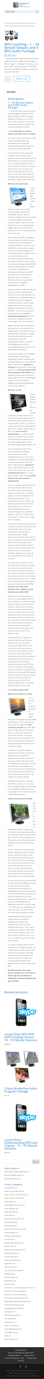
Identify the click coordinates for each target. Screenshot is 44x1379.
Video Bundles (9, 1339)
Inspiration (8, 1263)
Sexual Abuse (9, 1322)
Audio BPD (8, 1202)
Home (6, 23)
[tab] (22, 92)
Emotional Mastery (11, 1260)
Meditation (8, 1274)
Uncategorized (9, 1332)
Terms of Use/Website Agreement (21, 1353)
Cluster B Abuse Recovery (14, 1229)
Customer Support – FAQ (14, 1358)
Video (6, 1336)
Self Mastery (9, 1319)
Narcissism (8, 1284)
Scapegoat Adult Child (12, 1308)
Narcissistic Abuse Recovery (14, 1298)
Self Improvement (11, 1315)
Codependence (10, 1232)
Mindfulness (9, 1281)
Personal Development (12, 1305)
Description (11, 92)
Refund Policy (20, 1350)
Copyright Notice (14, 1355)
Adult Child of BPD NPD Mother (16, 1172)
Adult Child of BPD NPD (13, 1191)
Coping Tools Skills (11, 1236)
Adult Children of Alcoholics (14, 1195)
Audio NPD (8, 1215)
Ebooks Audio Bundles (12, 1243)
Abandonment (9, 1188)
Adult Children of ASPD (13, 1198)
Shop (11, 23)
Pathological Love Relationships (16, 1301)
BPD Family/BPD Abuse (13, 1175)
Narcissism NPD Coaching (14, 1291)
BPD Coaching (19, 23)
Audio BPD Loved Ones (13, 1205)
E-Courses (8, 1239)
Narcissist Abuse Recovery (14, 1294)
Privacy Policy (29, 1355)
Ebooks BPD (8, 1246)
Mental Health (9, 1277)
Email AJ (21, 1361)
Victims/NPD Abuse (11, 1179)
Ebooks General (10, 1257)
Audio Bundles (9, 1208)
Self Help (7, 1312)
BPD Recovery (9, 1226)
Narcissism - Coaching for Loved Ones (18, 1288)
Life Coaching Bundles (12, 1270)
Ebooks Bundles (10, 1253)
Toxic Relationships (11, 1329)
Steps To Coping (10, 1325)
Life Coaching (9, 1267)
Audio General (9, 1212)
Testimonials (32, 1358)
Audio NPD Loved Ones (13, 1219)
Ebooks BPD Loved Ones (13, 1250)
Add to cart (21, 78)
